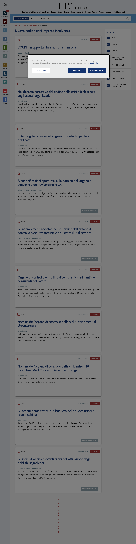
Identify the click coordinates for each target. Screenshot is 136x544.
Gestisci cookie (41, 70)
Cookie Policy (94, 63)
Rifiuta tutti (77, 70)
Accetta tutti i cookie (97, 70)
